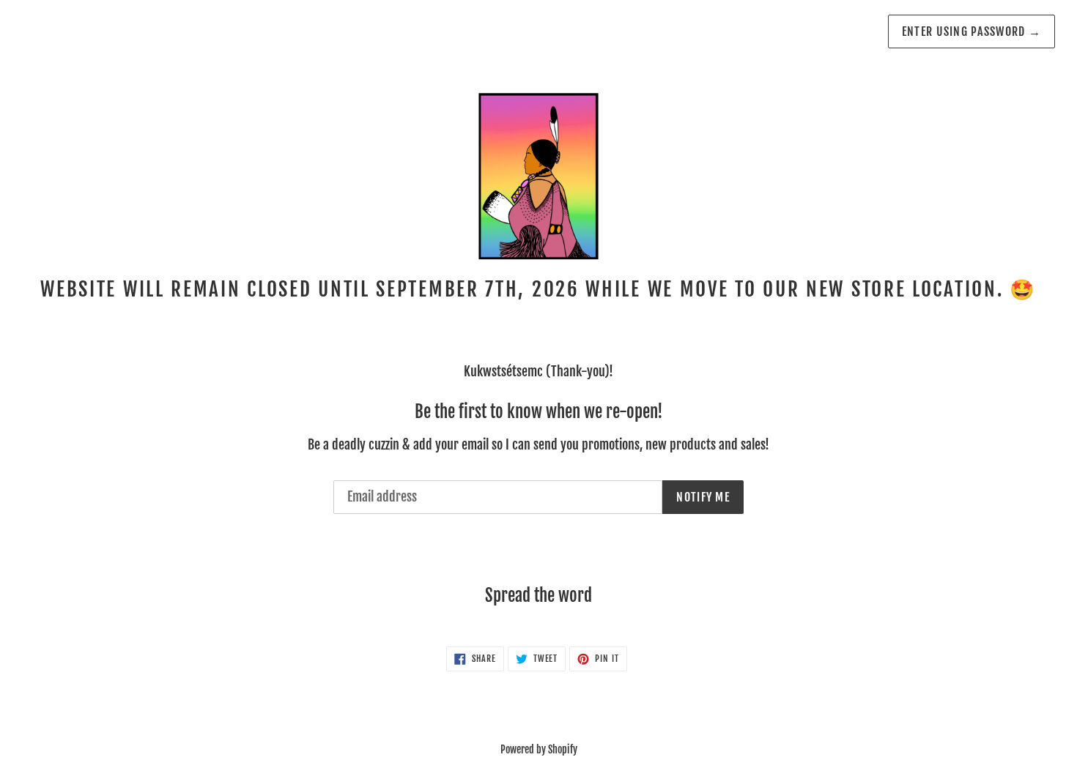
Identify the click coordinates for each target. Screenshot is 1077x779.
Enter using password (971, 31)
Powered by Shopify (538, 749)
